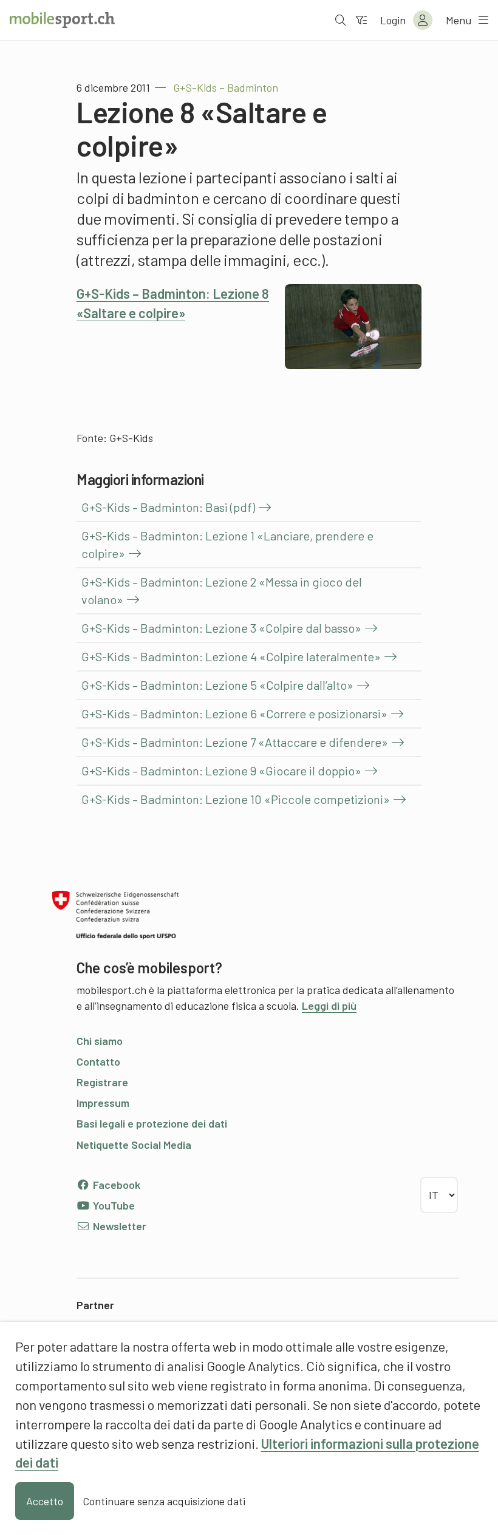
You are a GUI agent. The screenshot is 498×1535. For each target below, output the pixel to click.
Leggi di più (329, 1005)
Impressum (103, 1102)
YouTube (112, 1205)
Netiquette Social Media (134, 1144)
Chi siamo (100, 1040)
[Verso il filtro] (361, 20)
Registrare (102, 1082)
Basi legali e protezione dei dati (152, 1123)
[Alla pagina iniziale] (62, 20)
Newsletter (118, 1226)
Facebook (115, 1184)
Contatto (98, 1061)
